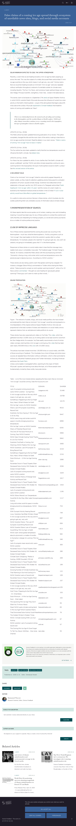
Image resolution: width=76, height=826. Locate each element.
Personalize (56, 815)
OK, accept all (46, 809)
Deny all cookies (35, 815)
